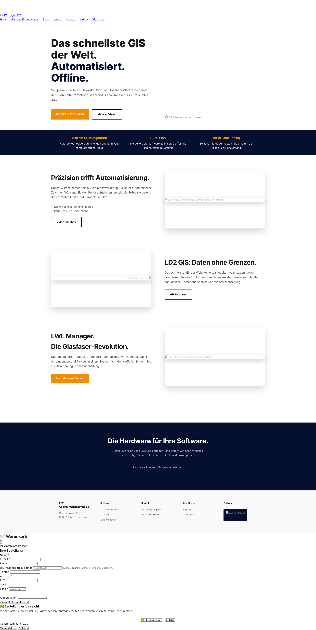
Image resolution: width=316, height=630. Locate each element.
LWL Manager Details (70, 378)
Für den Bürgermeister (25, 19)
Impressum (189, 509)
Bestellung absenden (18, 602)
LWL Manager (108, 519)
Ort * (3, 584)
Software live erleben (70, 114)
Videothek (98, 19)
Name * (4, 555)
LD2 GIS (104, 514)
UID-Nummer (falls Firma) (16, 567)
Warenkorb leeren (8, 628)
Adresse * (6, 576)
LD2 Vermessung (109, 509)
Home (3, 19)
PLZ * (3, 580)
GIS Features (178, 294)
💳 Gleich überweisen (151, 620)
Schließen (170, 620)
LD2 (18, 15)
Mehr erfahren (106, 114)
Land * (4, 588)
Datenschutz (190, 514)
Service (57, 19)
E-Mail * (5, 559)
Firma (3, 563)
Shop (46, 19)
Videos (84, 19)
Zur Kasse (23, 628)
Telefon (4, 571)
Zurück (3, 602)
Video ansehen (66, 222)
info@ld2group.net (151, 509)
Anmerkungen (8, 597)
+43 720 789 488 (151, 514)
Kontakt (71, 19)
